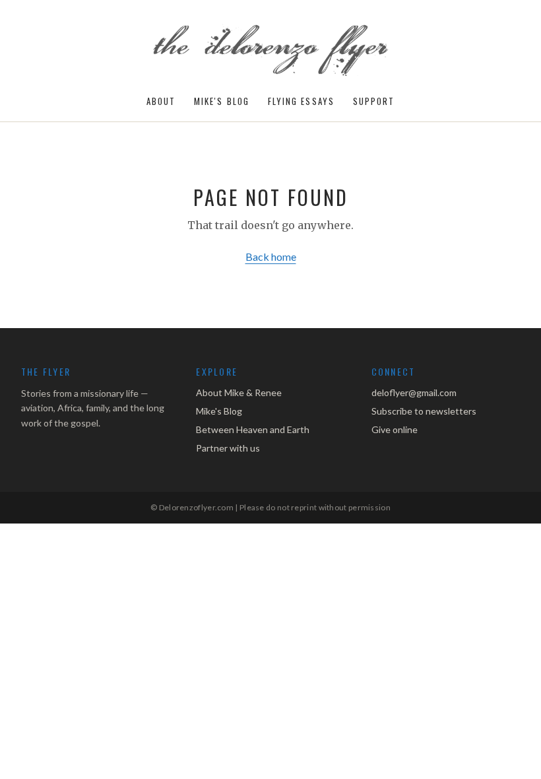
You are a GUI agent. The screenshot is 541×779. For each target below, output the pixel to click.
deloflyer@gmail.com (414, 392)
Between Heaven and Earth (252, 429)
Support (374, 101)
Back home (270, 256)
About (160, 101)
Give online (394, 429)
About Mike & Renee (239, 392)
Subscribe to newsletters (423, 411)
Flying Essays (301, 101)
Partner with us (228, 448)
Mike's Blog (221, 101)
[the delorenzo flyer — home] (271, 51)
